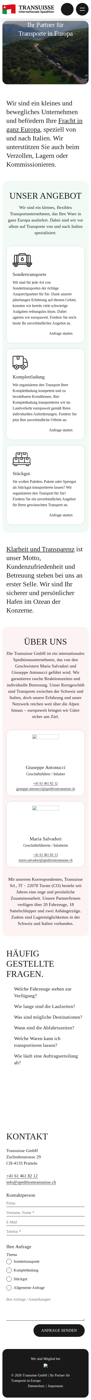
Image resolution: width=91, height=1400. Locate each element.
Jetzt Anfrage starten (67, 9)
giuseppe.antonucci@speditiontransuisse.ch (45, 789)
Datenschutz (36, 1386)
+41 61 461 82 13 (45, 855)
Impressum (55, 1386)
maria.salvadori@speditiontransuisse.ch (46, 860)
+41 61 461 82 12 (45, 783)
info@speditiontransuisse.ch (31, 1182)
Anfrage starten (61, 333)
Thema (11, 1255)
